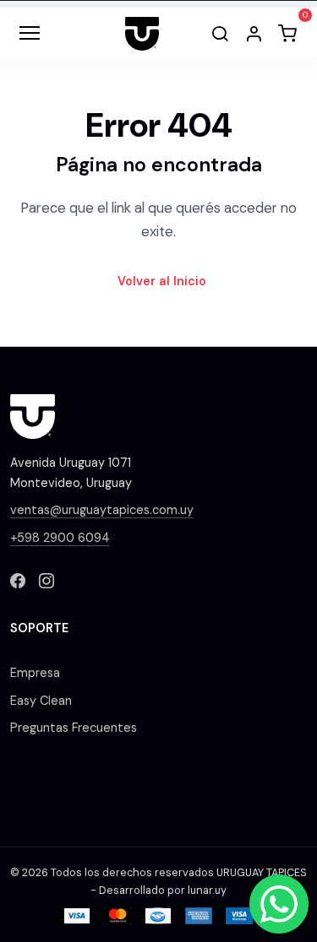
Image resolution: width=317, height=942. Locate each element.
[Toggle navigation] (29, 33)
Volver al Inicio (162, 281)
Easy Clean (41, 700)
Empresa (35, 672)
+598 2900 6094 (60, 537)
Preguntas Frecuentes (73, 727)
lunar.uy (207, 890)
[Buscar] (220, 33)
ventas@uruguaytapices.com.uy (102, 509)
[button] (254, 33)
